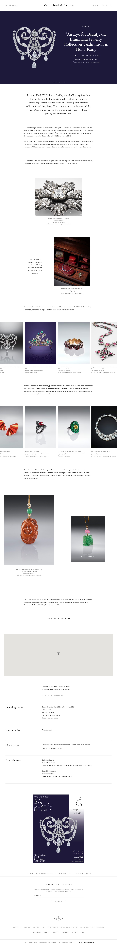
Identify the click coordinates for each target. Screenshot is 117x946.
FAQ (43, 927)
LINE (82, 932)
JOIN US (36, 927)
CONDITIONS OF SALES (54, 942)
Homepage (29, 873)
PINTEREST (65, 932)
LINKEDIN (75, 932)
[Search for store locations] (103, 5)
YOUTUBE (56, 932)
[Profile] (111, 5)
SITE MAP (72, 942)
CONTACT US (17, 927)
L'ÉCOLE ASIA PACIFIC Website (52, 749)
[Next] (103, 343)
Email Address (37, 896)
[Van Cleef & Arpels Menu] (6, 5)
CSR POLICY (65, 942)
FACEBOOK (47, 932)
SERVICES (27, 927)
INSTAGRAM (37, 932)
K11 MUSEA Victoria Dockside (52, 695)
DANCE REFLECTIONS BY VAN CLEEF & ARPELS (62, 927)
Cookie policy (43, 942)
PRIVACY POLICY (33, 942)
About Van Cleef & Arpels (45, 873)
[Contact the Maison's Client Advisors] (107, 5)
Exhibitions (62, 873)
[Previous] (13, 343)
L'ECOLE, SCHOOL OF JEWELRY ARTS (92, 927)
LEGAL (25, 942)
